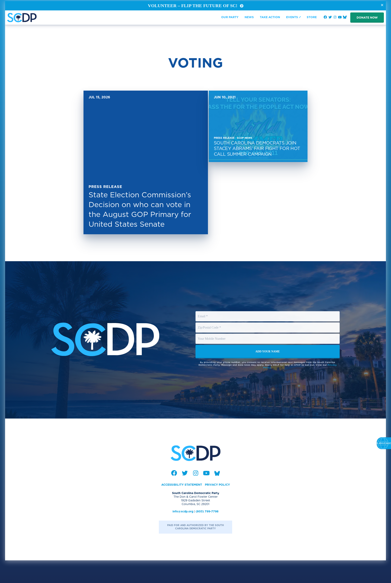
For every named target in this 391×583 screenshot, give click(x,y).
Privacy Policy (217, 484)
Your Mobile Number (212, 335)
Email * (203, 312)
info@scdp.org (182, 511)
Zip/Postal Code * (210, 323)
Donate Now (367, 17)
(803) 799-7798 (207, 511)
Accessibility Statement (181, 484)
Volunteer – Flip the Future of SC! (193, 5)
